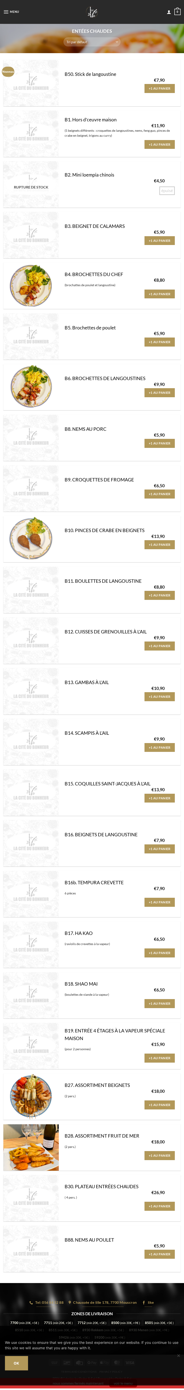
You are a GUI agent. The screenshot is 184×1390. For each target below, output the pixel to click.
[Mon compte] (169, 12)
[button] (11, 11)
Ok (16, 1363)
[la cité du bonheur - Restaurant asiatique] (92, 12)
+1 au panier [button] (160, 88)
